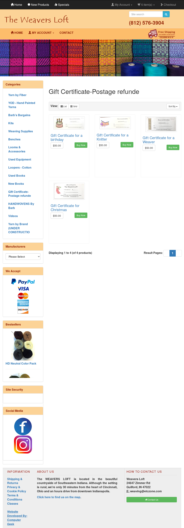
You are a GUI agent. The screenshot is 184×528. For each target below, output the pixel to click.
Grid (75, 106)
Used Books (16, 175)
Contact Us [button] (152, 499)
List (65, 106)
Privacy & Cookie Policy (16, 489)
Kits (11, 123)
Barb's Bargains (19, 115)
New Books (16, 184)
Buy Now (81, 144)
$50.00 (57, 145)
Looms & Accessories (16, 149)
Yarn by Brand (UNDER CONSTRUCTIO (19, 228)
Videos (13, 216)
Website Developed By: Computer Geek (17, 518)
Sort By (172, 106)
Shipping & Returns (14, 481)
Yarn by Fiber (17, 95)
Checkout (169, 5)
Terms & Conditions (14, 497)
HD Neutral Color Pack (21, 358)
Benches (14, 139)
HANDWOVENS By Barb (21, 206)
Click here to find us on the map (58, 497)
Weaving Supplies (20, 131)
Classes (12, 503)
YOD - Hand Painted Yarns (21, 105)
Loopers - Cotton (19, 167)
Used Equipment (19, 159)
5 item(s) (147, 5)
